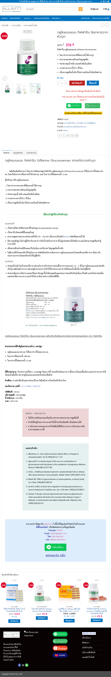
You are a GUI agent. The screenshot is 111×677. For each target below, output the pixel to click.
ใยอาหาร (83, 127)
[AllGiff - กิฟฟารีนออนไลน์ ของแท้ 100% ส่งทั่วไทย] (12, 9)
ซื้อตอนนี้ (93, 83)
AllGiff (60, 530)
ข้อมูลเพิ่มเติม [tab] (18, 153)
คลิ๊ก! (62, 555)
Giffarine (65, 130)
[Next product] (102, 25)
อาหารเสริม (16, 25)
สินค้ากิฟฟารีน (15, 18)
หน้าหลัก (5, 25)
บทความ (27, 18)
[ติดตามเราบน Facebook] (101, 1)
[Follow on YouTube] (108, 1)
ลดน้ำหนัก (76, 127)
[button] (95, 9)
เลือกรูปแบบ (69, 620)
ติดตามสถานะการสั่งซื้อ (100, 18)
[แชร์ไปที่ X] (64, 136)
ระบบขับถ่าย (68, 127)
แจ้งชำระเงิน (85, 18)
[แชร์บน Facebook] (59, 136)
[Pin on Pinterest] (77, 136)
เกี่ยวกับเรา (56, 18)
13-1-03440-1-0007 (29, 386)
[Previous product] (107, 25)
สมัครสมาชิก (53, 555)
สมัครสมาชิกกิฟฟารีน (41, 18)
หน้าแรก (4, 18)
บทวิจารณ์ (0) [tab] (31, 153)
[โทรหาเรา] (106, 1)
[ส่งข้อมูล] (80, 9)
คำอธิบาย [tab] (6, 153)
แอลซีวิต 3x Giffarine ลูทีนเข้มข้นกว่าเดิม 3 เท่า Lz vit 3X (69, 610)
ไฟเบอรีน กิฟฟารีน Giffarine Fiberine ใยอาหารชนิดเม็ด (42, 610)
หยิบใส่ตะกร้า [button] (14, 621)
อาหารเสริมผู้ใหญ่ (89, 123)
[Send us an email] (103, 1)
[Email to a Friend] (72, 136)
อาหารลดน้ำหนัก (30, 25)
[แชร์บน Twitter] (68, 136)
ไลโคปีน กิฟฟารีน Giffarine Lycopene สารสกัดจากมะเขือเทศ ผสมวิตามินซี (96, 611)
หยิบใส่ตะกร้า (77, 83)
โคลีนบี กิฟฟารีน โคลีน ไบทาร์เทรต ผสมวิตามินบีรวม (14, 610)
